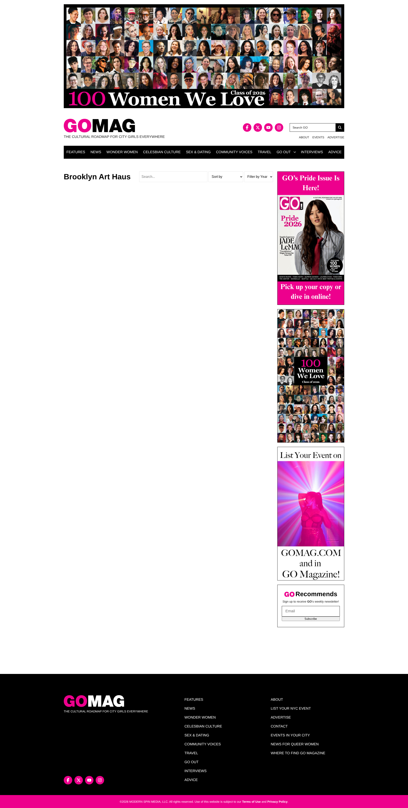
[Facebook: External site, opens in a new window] (247, 127)
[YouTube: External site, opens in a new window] (268, 127)
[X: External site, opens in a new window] (258, 127)
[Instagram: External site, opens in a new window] (279, 127)
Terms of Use (251, 801)
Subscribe (311, 618)
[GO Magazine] (134, 126)
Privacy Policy (277, 801)
